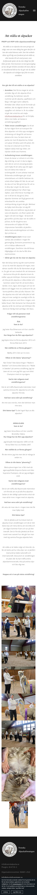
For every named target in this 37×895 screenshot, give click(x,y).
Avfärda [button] (5, 892)
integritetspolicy (17, 884)
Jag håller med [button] (17, 892)
